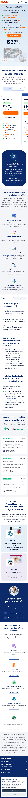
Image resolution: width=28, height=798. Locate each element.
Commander (9, 113)
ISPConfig (5, 255)
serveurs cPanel (11, 398)
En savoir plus (14, 658)
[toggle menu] (25, 1)
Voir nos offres (14, 35)
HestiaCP (12, 255)
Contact (17, 2)
